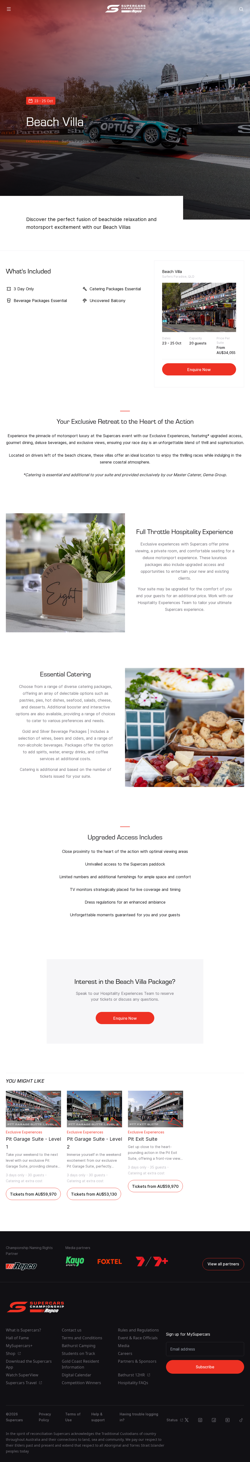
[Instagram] (200, 1420)
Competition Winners (81, 1382)
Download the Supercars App (29, 1364)
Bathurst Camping (78, 1345)
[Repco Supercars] (125, 9)
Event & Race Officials (138, 1338)
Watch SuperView (22, 1375)
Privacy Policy (45, 1417)
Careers (125, 1353)
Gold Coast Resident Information (80, 1364)
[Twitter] (186, 1420)
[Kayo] (74, 1261)
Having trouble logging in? (139, 1417)
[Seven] (152, 1261)
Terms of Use (73, 1417)
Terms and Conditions (82, 1338)
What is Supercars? (23, 1330)
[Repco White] (21, 1266)
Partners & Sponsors (137, 1361)
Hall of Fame (17, 1338)
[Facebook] (214, 1420)
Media (123, 1345)
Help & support (98, 1417)
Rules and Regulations (138, 1330)
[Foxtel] (110, 1261)
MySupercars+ (19, 1345)
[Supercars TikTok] (241, 1420)
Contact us (72, 1330)
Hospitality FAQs (133, 1382)
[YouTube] (227, 1420)
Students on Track (78, 1353)
